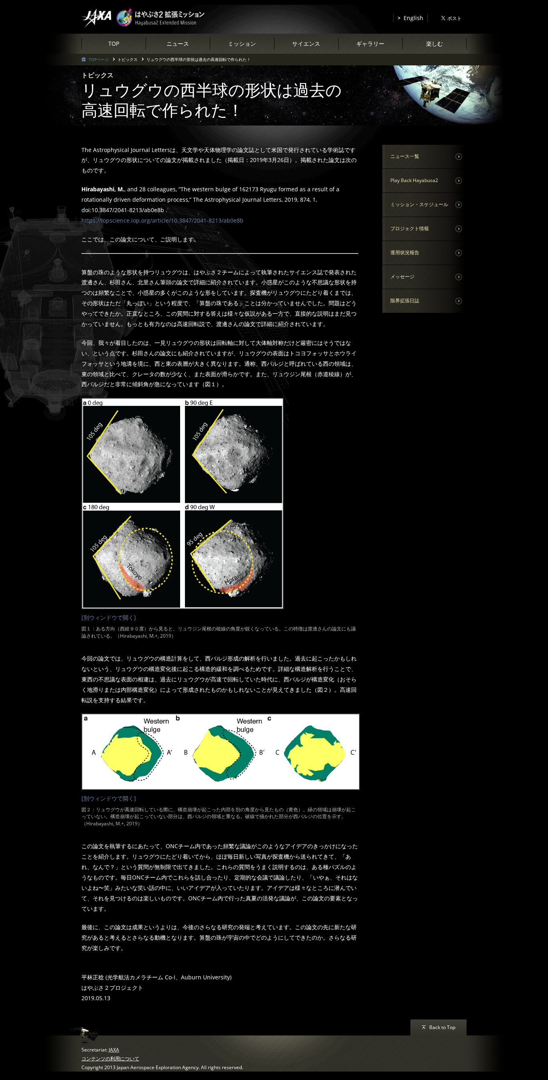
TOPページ (99, 59)
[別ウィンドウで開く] (108, 617)
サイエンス (306, 43)
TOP (113, 43)
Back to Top (442, 1027)
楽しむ (434, 43)
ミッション (242, 43)
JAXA (114, 1049)
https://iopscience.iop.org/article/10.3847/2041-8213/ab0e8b (162, 220)
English (413, 18)
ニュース (177, 43)
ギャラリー (370, 43)
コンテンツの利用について (110, 1058)
